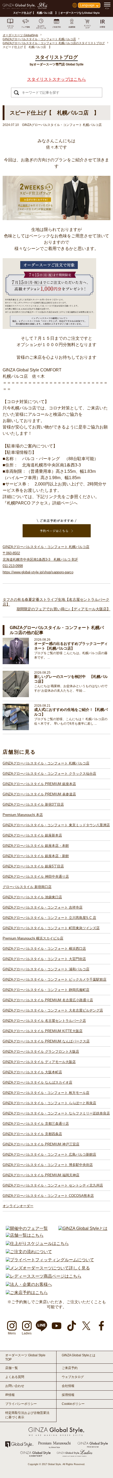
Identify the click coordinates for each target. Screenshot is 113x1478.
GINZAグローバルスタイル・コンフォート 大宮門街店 (44, 959)
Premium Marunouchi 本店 (23, 815)
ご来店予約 (70, 1368)
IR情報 (10, 1395)
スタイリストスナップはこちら (56, 79)
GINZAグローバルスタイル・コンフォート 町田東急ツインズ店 (51, 928)
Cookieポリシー (73, 1404)
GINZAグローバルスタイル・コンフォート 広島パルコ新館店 (49, 1154)
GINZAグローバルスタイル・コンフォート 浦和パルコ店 (46, 969)
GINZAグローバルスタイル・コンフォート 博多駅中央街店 (48, 1165)
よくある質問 (14, 1377)
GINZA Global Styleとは (78, 1355)
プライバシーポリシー (21, 1404)
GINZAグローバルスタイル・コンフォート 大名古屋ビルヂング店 (53, 1010)
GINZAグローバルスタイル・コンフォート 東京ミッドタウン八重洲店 (56, 825)
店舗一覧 (11, 1368)
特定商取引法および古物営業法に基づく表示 (27, 1415)
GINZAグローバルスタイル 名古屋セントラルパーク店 (44, 1021)
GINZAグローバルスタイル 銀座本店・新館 (36, 856)
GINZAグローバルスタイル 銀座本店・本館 (36, 846)
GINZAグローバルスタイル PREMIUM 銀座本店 (39, 784)
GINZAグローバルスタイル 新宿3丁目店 (33, 804)
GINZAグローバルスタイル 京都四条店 (32, 1134)
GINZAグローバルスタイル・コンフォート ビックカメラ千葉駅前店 (54, 979)
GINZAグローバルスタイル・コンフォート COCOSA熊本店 (48, 1196)
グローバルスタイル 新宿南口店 (27, 887)
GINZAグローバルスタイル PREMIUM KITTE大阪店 (43, 1031)
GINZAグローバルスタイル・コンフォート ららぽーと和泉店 (49, 1103)
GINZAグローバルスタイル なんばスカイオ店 (37, 1082)
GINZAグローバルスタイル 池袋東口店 (32, 897)
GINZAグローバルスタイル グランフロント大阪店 (41, 1052)
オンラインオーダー (18, 1206)
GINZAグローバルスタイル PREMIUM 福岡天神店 (41, 1175)
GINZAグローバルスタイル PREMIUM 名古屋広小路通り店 (48, 1000)
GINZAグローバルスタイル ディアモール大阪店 (39, 1062)
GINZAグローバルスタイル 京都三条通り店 (36, 1124)
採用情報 (68, 1395)
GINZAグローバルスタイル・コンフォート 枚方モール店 (46, 1093)
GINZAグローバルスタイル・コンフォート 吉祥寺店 (43, 907)
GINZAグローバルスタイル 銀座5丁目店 (33, 866)
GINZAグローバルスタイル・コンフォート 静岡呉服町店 (46, 990)
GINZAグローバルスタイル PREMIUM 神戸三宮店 (41, 1144)
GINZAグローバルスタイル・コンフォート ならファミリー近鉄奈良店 (56, 1113)
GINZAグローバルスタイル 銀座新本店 (32, 835)
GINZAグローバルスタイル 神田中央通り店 (36, 877)
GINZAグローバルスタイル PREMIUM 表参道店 (39, 794)
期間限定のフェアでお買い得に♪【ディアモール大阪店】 (63, 609)
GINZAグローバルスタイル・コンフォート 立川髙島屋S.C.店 (49, 918)
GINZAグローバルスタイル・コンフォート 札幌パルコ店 (46, 763)
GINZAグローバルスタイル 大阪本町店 (32, 1072)
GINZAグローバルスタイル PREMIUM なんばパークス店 (46, 1041)
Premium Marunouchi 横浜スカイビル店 (33, 938)
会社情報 (68, 1386)
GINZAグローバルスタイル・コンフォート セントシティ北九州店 (53, 1185)
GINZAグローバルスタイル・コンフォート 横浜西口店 (44, 949)
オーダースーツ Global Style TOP (25, 1357)
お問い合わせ (14, 1386)
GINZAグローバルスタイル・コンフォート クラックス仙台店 (49, 774)
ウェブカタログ (73, 1377)
